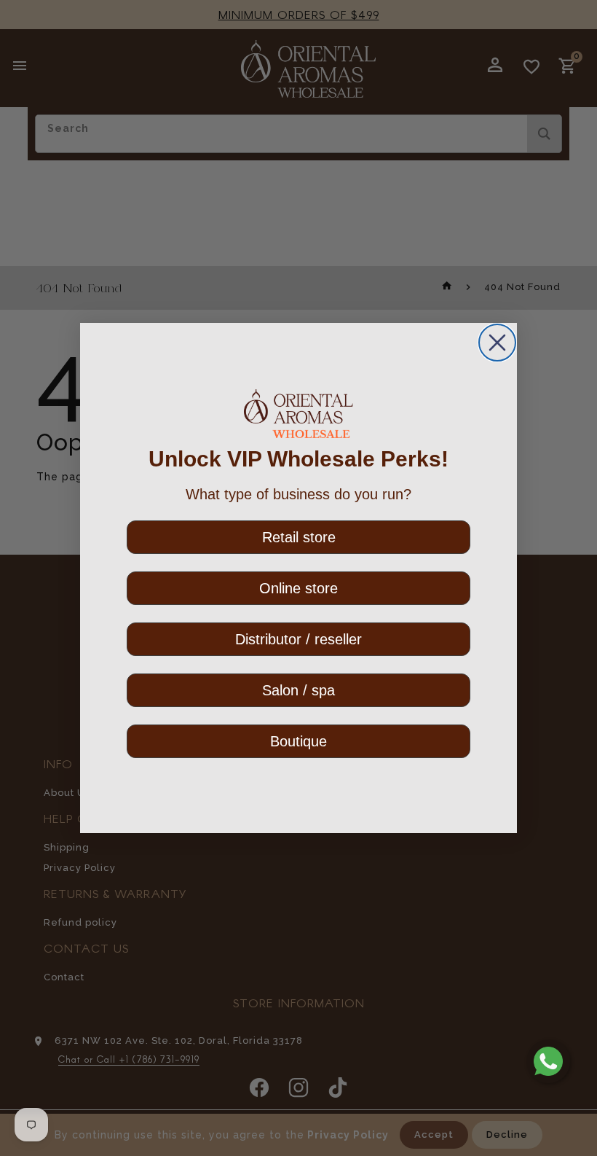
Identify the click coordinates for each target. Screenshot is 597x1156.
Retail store (299, 537)
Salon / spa (298, 690)
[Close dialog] (497, 342)
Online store (298, 588)
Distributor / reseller (298, 639)
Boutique (298, 741)
